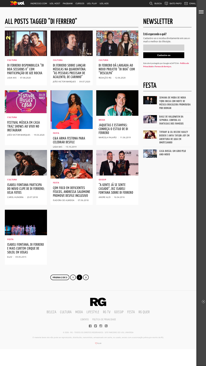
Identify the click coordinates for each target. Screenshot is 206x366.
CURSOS (79, 3)
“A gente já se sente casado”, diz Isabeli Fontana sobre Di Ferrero (116, 189)
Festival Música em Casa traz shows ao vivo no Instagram (23, 126)
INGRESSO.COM (38, 3)
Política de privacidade (104, 319)
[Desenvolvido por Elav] (98, 344)
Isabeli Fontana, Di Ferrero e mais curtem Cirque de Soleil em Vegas (25, 248)
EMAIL (192, 3)
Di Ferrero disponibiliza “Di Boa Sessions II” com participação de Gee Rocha (25, 69)
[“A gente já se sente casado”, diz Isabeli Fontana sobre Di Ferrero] (117, 174)
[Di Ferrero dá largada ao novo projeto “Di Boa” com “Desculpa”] (117, 55)
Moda (79, 312)
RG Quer (144, 312)
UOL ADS (104, 3)
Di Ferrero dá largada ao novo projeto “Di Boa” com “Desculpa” (117, 69)
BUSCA (158, 3)
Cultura (66, 312)
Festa (131, 312)
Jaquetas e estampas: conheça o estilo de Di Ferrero (113, 129)
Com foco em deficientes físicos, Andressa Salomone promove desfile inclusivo (71, 192)
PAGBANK (68, 3)
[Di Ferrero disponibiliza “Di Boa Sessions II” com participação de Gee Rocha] (26, 55)
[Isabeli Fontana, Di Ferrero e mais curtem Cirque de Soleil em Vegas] (26, 234)
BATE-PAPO (176, 3)
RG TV (107, 312)
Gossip (119, 312)
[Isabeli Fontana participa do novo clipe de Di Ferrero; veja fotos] (26, 174)
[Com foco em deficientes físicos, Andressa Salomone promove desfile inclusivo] (72, 177)
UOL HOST (55, 3)
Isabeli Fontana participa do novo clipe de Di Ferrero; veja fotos (26, 189)
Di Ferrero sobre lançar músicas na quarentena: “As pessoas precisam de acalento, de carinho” (69, 71)
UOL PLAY (92, 3)
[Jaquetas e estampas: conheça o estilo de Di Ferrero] (117, 114)
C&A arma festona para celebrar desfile (69, 140)
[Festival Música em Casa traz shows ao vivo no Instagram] (26, 112)
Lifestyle (93, 312)
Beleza (51, 312)
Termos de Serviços (163, 66)
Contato (84, 319)
